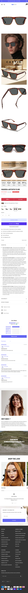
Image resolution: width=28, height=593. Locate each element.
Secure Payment (6, 313)
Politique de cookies (4, 554)
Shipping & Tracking (7, 306)
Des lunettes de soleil (4, 537)
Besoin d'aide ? (24, 240)
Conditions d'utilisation (5, 560)
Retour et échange (5, 302)
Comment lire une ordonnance (20, 535)
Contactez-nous (17, 554)
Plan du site (17, 546)
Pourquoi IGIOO (17, 558)
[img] (3, 344)
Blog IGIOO (17, 556)
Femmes (2, 533)
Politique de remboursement (5, 556)
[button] (8, 326)
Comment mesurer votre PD (19, 537)
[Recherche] (4, 4)
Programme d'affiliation (19, 562)
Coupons (16, 564)
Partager (2, 240)
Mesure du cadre (18, 531)
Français (8, 581)
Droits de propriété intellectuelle (6, 564)
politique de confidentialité (5, 552)
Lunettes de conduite (4, 544)
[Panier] (26, 4)
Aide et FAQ (17, 544)
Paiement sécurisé (4, 558)
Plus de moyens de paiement (14, 226)
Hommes (2, 531)
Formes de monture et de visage (20, 533)
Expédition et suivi (4, 562)
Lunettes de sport (4, 546)
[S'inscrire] (20, 576)
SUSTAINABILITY (4, 298)
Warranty (5, 310)
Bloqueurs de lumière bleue (5, 539)
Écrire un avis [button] (14, 336)
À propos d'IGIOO (18, 552)
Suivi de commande (18, 560)
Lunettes (2, 535)
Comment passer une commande (20, 539)
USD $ (3, 581)
